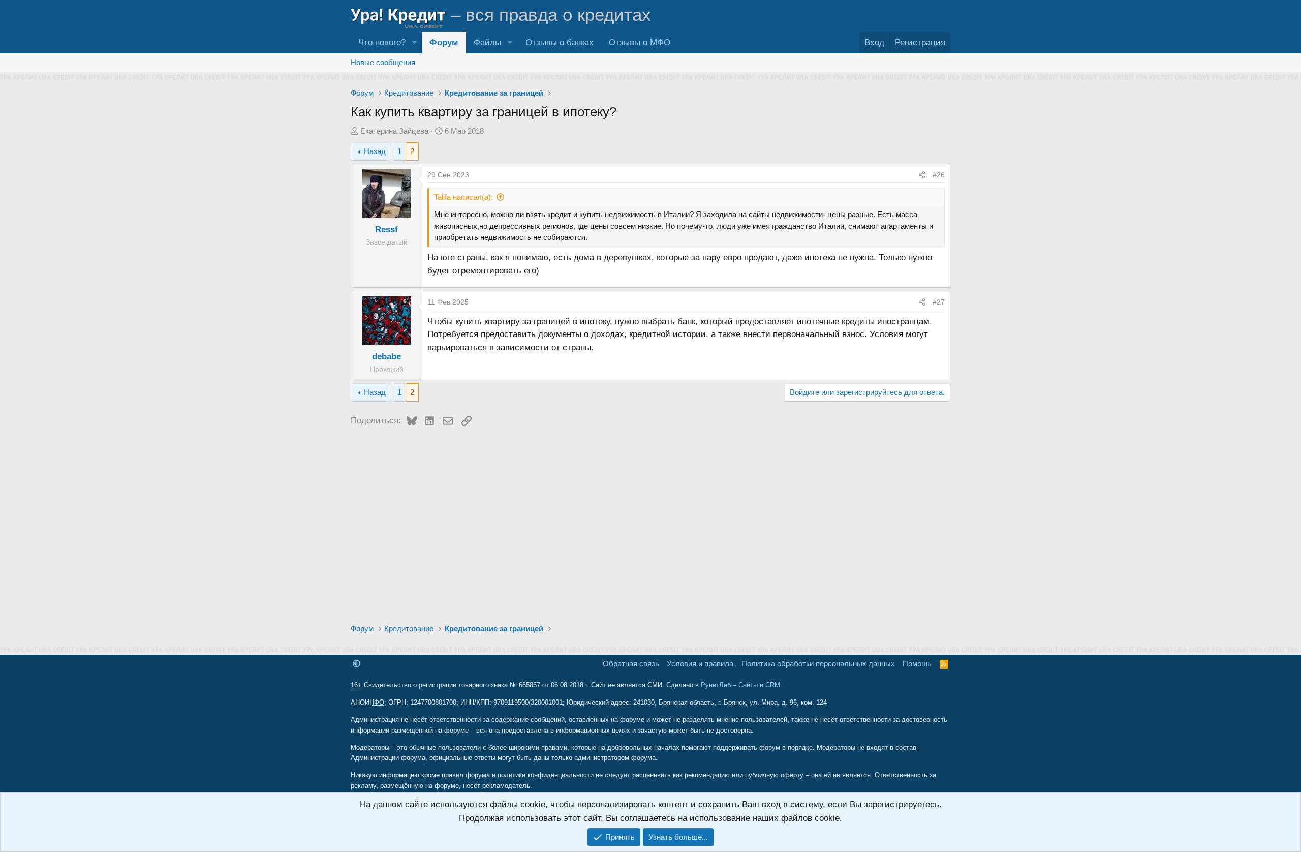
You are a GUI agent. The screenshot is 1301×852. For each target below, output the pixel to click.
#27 (939, 302)
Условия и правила (700, 663)
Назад (375, 151)
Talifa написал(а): (463, 197)
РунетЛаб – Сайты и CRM (740, 685)
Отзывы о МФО (639, 42)
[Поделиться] (922, 175)
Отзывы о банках (559, 42)
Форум (443, 42)
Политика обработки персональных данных (818, 663)
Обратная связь (631, 663)
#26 (939, 175)
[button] (414, 42)
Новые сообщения (383, 62)
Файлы (487, 42)
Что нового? (382, 42)
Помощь (917, 663)
